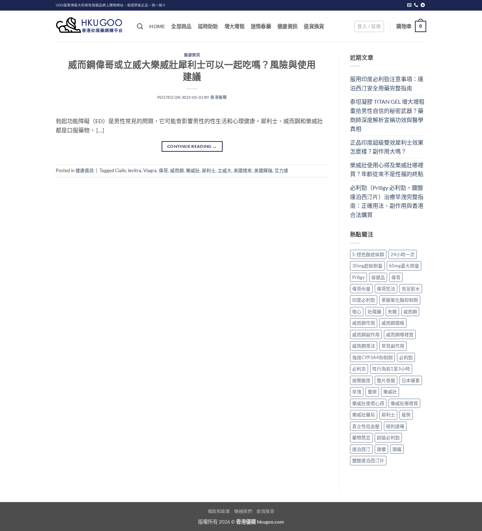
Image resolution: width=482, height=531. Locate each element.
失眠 (392, 311)
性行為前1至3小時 (391, 369)
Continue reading (192, 146)
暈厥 (372, 391)
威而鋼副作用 (366, 334)
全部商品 (181, 26)
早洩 (356, 391)
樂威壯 (193, 170)
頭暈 (381, 449)
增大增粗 (234, 26)
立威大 (224, 170)
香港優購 (218, 97)
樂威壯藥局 (363, 414)
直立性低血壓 (366, 426)
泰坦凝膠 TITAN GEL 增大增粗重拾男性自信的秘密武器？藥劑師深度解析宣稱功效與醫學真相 (387, 115)
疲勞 (406, 414)
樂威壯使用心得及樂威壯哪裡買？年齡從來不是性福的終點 (386, 169)
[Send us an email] (409, 5)
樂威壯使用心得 (368, 403)
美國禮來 (243, 170)
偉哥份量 (361, 288)
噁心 (356, 311)
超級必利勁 (388, 437)
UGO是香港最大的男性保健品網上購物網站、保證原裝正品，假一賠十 (111, 5)
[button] (369, 26)
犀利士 (209, 170)
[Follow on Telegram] (423, 5)
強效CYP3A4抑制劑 (372, 357)
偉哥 (163, 170)
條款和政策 (219, 511)
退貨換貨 (314, 26)
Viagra (150, 170)
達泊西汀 (361, 449)
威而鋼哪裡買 (400, 334)
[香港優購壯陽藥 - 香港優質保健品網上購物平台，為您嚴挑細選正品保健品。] (91, 26)
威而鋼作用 (363, 323)
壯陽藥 (374, 311)
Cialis (120, 170)
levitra (134, 170)
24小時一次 (403, 254)
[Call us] (416, 5)
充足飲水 (411, 288)
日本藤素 (411, 380)
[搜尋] (140, 26)
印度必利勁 (363, 300)
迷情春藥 (261, 26)
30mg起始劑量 (367, 265)
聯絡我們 (243, 511)
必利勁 (406, 357)
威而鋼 (177, 170)
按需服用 (361, 380)
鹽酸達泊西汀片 (368, 460)
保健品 (378, 277)
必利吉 (359, 369)
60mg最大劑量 (404, 265)
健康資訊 (287, 26)
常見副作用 (392, 346)
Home (157, 26)
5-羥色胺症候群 (368, 254)
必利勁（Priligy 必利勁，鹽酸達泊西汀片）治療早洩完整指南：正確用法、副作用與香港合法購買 (386, 201)
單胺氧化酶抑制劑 (399, 300)
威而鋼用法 (363, 346)
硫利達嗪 (395, 426)
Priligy (358, 277)
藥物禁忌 (361, 437)
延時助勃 (208, 26)
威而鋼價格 (392, 323)
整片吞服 (386, 380)
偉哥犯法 (386, 288)
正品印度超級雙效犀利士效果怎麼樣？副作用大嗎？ (386, 147)
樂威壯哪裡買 (404, 403)
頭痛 (397, 449)
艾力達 (281, 170)
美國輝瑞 (263, 170)
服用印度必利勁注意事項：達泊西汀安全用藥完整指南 (386, 83)
